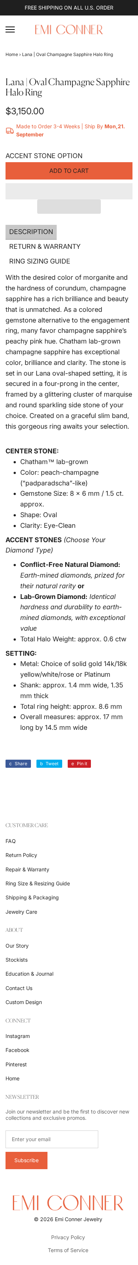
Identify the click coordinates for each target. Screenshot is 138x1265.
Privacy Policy (68, 1237)
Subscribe (26, 1160)
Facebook (17, 1050)
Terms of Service (68, 1250)
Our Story (17, 945)
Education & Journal (29, 973)
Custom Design (24, 1002)
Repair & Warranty (27, 869)
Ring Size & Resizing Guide (38, 883)
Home (12, 54)
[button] (69, 191)
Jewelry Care (21, 912)
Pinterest (16, 1064)
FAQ (11, 841)
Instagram (18, 1036)
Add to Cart (69, 170)
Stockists (17, 959)
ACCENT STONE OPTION (44, 156)
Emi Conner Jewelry (78, 1219)
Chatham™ (37, 462)
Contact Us (19, 988)
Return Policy (21, 855)
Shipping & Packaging (32, 897)
